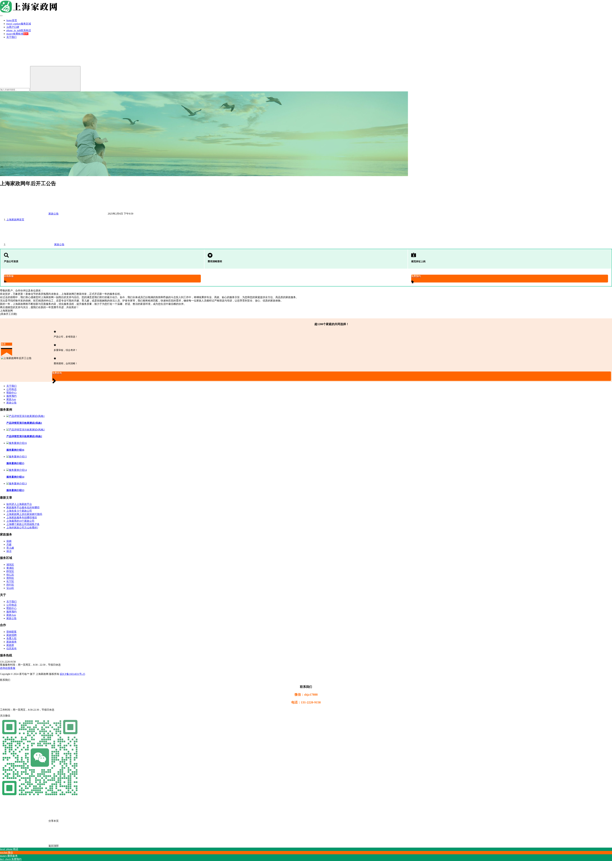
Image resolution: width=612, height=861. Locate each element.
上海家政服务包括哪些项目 (21, 517)
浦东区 (10, 564)
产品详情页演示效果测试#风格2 (24, 436)
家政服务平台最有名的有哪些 (23, 507)
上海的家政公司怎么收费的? (22, 527)
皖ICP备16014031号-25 (72, 674)
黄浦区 (10, 568)
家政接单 (11, 641)
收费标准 (14, 33)
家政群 (10, 645)
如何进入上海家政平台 (19, 504)
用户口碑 (12, 27)
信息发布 (11, 648)
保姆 (8, 541)
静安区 (10, 571)
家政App (11, 399)
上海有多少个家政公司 (19, 510)
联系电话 (18, 30)
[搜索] (24, 64)
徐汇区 (10, 574)
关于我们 (11, 37)
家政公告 (53, 213)
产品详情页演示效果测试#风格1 (24, 423)
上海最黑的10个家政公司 (20, 521)
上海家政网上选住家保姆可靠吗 (24, 514)
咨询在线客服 (7, 668)
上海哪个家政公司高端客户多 (23, 524)
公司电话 (11, 389)
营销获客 (11, 631)
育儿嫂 (10, 547)
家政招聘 (11, 635)
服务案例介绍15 (15, 463)
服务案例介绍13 (15, 490)
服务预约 (11, 396)
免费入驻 (11, 638)
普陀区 (10, 578)
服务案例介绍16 (15, 450)
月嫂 (8, 544)
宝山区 (10, 588)
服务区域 (18, 23)
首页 (11, 20)
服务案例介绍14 (15, 476)
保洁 (8, 551)
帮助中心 (11, 392)
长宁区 (10, 581)
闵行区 (10, 584)
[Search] (55, 78)
